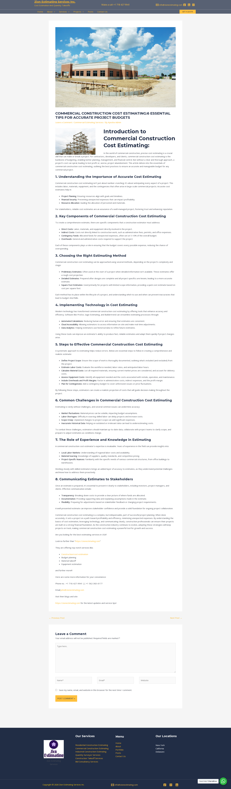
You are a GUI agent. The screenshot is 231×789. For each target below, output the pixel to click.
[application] (54, 12)
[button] (188, 12)
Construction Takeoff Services (89, 758)
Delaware (160, 751)
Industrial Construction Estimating (90, 751)
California (160, 748)
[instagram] (194, 4)
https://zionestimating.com (87, 541)
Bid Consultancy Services (86, 761)
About (118, 746)
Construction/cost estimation (74, 554)
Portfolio (120, 749)
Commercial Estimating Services (88, 122)
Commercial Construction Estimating (92, 748)
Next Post (176, 618)
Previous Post (57, 618)
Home (118, 743)
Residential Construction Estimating (91, 745)
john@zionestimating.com (72, 590)
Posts (118, 753)
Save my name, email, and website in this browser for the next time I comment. (95, 690)
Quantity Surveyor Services (87, 755)
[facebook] (185, 4)
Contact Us (121, 756)
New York (160, 745)
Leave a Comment (63, 122)
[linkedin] (189, 4)
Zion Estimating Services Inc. (54, 1)
